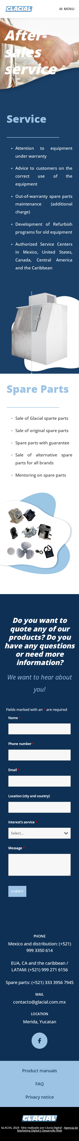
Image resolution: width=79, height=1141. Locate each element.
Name (14, 718)
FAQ (39, 1084)
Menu (69, 9)
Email (14, 770)
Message (16, 848)
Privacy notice (39, 1097)
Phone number (21, 743)
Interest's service (22, 822)
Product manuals (39, 1071)
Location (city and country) (29, 796)
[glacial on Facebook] (39, 1041)
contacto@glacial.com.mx (39, 1002)
